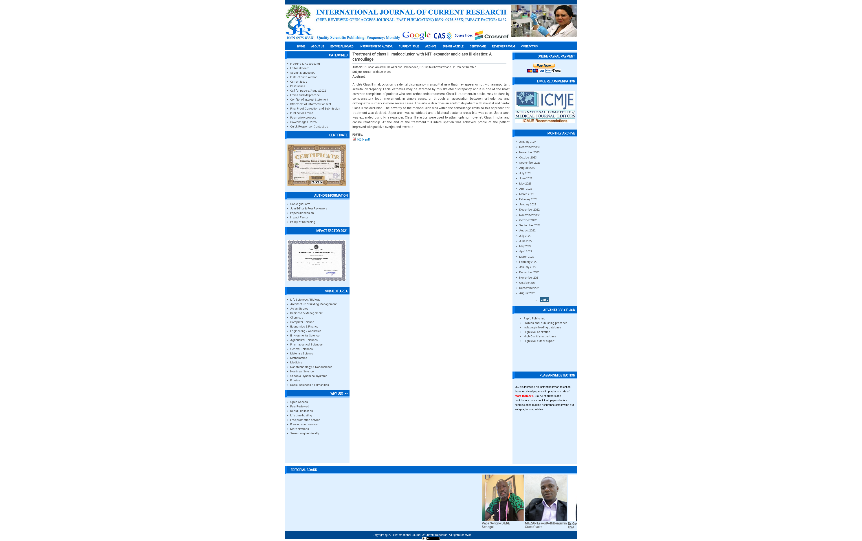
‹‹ (536, 299)
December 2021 (529, 272)
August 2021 (527, 293)
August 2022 (527, 230)
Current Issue (409, 46)
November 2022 (529, 215)
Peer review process (303, 117)
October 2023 (528, 157)
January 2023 (527, 204)
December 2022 (529, 209)
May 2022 (525, 246)
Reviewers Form (503, 46)
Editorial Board (299, 68)
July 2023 (525, 173)
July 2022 (525, 236)
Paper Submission (302, 213)
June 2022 (525, 241)
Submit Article (453, 46)
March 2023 (526, 194)
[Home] (397, 39)
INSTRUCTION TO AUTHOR (376, 46)
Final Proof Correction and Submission (315, 108)
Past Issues (297, 86)
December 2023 (529, 147)
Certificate (478, 46)
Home (301, 46)
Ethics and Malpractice (305, 95)
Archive (430, 46)
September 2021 (530, 288)
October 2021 (528, 282)
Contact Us (529, 46)
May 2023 (525, 183)
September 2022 (530, 225)
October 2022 (528, 220)
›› (558, 299)
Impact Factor (299, 217)
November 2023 (529, 152)
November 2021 (529, 277)
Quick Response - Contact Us (309, 126)
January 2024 (527, 141)
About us (317, 46)
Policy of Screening (302, 222)
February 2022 (528, 262)
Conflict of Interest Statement (309, 99)
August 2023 (527, 167)
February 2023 (528, 199)
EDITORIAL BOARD (342, 46)
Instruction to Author (303, 77)
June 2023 (525, 178)
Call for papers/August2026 (308, 90)
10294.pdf (363, 139)
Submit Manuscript (302, 72)
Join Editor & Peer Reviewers (308, 208)
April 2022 (525, 251)
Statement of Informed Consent (310, 104)
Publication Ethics (301, 113)
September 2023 (530, 162)
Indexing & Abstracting (305, 63)
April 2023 (525, 188)
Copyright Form (300, 204)
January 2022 (527, 267)
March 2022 (526, 256)
